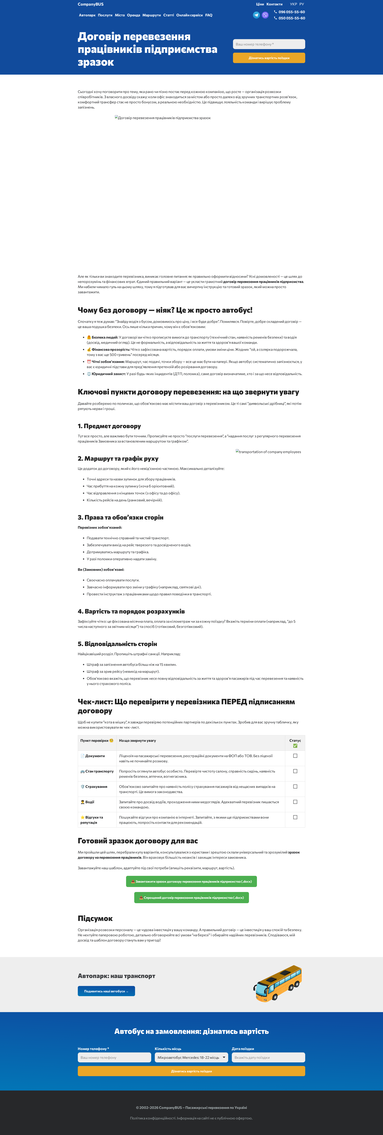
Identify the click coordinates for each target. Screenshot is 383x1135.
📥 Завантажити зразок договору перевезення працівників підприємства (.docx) (191, 881)
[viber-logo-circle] (265, 15)
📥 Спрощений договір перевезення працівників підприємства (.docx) (191, 897)
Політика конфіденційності (153, 1118)
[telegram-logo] (256, 15)
